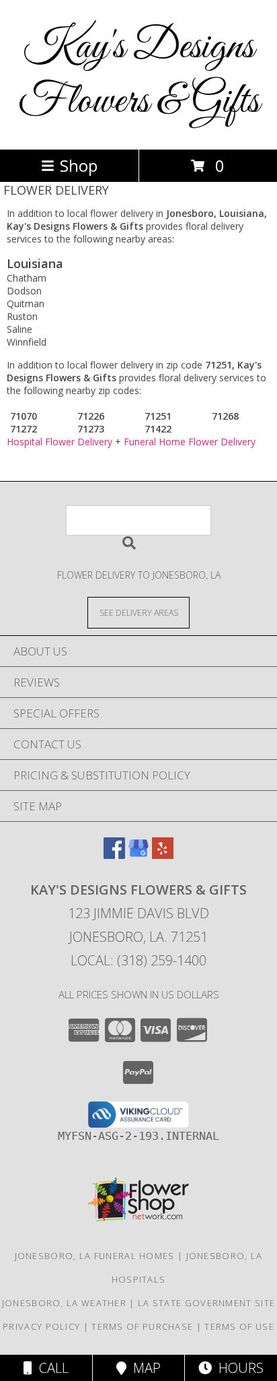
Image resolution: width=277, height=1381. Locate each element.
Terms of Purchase (142, 1326)
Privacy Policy (41, 1326)
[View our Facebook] (114, 854)
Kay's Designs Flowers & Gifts (139, 74)
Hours (238, 1368)
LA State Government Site (206, 1303)
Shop (78, 165)
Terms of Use (239, 1326)
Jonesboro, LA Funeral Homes (95, 1256)
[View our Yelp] (162, 854)
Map (143, 1368)
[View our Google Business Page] (138, 854)
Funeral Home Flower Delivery (189, 441)
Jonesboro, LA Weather (64, 1303)
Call (50, 1368)
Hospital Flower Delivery (59, 441)
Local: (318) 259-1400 (138, 960)
